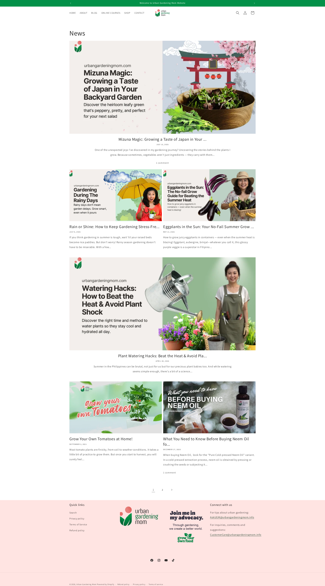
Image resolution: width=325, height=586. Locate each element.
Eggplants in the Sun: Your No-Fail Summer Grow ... (208, 226)
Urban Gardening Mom (86, 584)
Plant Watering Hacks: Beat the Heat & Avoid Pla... (162, 355)
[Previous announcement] (70, 3)
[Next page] (171, 490)
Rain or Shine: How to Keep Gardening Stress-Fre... (114, 226)
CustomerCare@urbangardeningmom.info (235, 534)
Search (73, 512)
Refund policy (76, 530)
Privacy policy (76, 518)
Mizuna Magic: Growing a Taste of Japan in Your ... (162, 139)
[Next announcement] (254, 3)
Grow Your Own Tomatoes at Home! (101, 438)
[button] (237, 13)
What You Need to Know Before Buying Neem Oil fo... (206, 441)
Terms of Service (78, 524)
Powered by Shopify (105, 584)
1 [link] (153, 489)
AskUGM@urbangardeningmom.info (232, 517)
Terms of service (156, 584)
